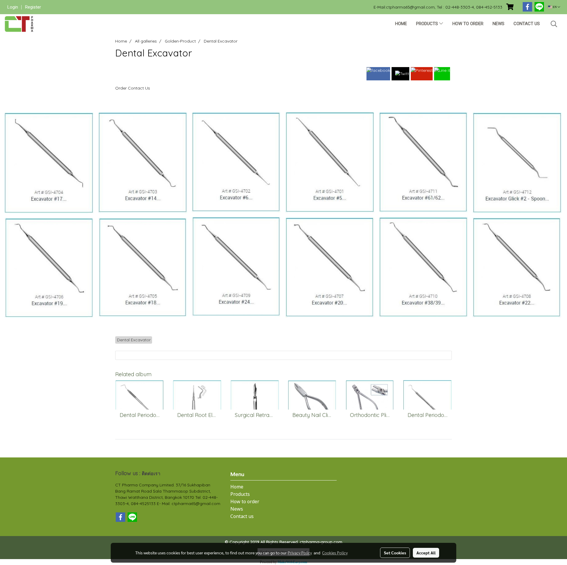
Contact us (527, 23)
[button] (554, 24)
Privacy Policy (300, 552)
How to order (467, 23)
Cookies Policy (335, 552)
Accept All (426, 552)
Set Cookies (395, 552)
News (498, 23)
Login (12, 7)
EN (555, 7)
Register (33, 7)
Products (427, 23)
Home (401, 23)
